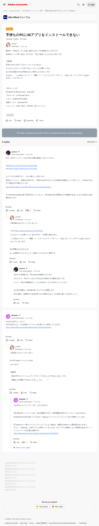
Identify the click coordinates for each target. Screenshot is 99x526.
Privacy (31, 523)
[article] (49, 181)
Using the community (11, 523)
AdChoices (83, 523)
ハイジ (14, 44)
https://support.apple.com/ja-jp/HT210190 (23, 166)
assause (14, 152)
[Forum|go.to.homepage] (18, 5)
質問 (41, 11)
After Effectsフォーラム (30, 11)
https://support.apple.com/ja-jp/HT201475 (23, 168)
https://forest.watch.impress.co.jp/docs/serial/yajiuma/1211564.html (36, 433)
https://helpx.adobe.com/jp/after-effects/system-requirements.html (28, 187)
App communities (15, 11)
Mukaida (14, 315)
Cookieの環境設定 (41, 523)
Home (5, 11)
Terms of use (23, 523)
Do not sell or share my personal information (62, 523)
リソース (10, 115)
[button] (4, 5)
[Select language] (83, 5)
